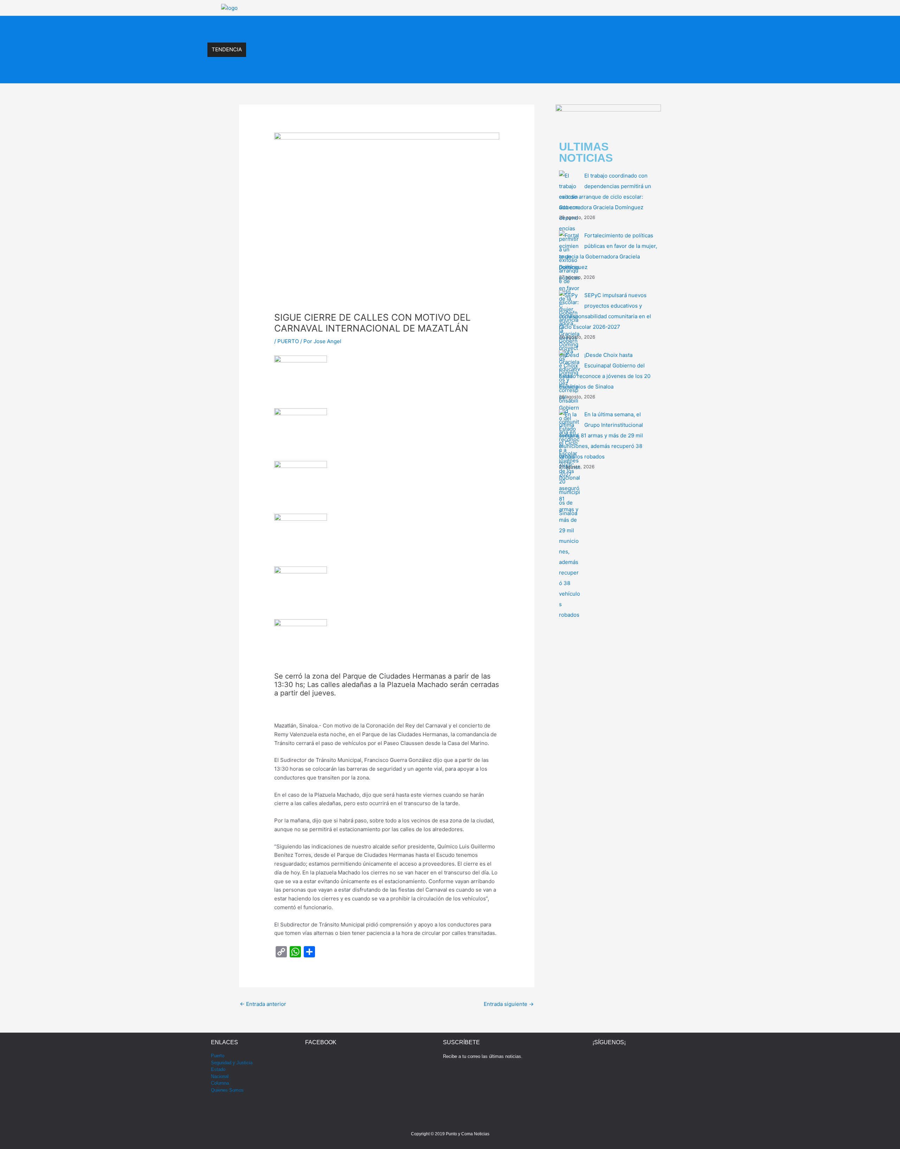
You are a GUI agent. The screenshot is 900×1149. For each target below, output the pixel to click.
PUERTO (288, 341)
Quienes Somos (227, 1090)
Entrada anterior (263, 1004)
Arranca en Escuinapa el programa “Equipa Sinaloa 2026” (316, 72)
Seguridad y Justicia (231, 1062)
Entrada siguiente (509, 1004)
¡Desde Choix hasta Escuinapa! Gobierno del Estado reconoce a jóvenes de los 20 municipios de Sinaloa (370, 42)
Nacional (220, 1076)
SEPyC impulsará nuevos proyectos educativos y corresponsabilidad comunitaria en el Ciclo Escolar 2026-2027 (378, 27)
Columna (220, 1083)
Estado (218, 1069)
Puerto (217, 1055)
